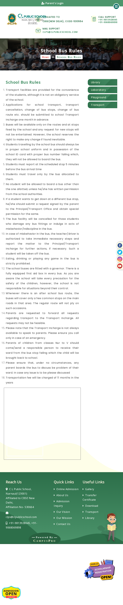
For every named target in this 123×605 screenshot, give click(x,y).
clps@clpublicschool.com (60, 31)
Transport (91, 512)
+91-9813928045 (107, 19)
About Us (62, 495)
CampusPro (44, 540)
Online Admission (67, 489)
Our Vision (63, 512)
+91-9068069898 (107, 22)
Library (89, 518)
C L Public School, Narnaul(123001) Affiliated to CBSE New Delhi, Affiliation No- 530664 (20, 498)
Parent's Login (54, 3)
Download (91, 506)
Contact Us (63, 524)
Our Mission (64, 518)
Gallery (89, 489)
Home (45, 57)
